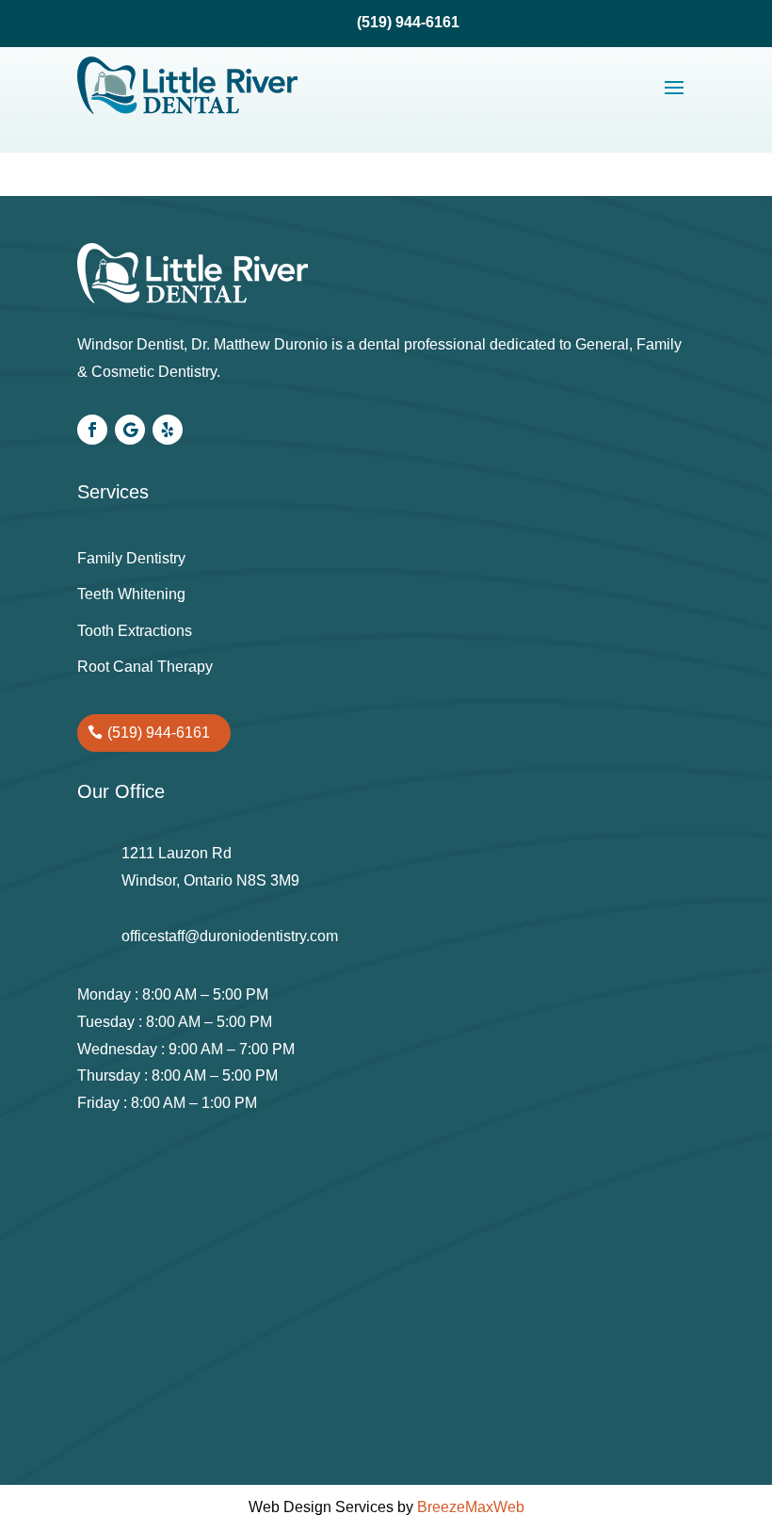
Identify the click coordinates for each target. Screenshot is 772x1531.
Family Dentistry (131, 558)
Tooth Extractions (134, 631)
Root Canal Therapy (145, 667)
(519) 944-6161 (158, 733)
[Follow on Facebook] (92, 430)
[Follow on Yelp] (168, 430)
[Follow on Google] (130, 430)
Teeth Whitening (131, 594)
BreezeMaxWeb (470, 1507)
